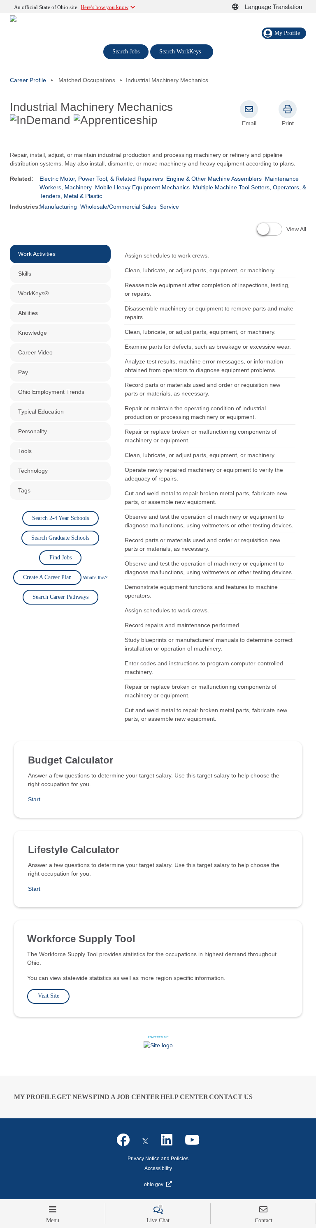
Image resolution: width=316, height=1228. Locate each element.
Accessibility (158, 1168)
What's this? (95, 577)
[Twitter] (145, 1140)
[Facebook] (123, 1140)
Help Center (184, 1096)
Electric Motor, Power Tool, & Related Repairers (101, 178)
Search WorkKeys (181, 51)
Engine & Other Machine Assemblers (214, 178)
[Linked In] (166, 1140)
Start (34, 799)
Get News (74, 1096)
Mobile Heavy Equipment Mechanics (142, 187)
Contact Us (231, 1096)
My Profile (35, 1096)
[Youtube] (192, 1140)
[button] (240, 7)
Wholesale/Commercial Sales (118, 206)
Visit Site (48, 996)
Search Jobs (125, 51)
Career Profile (28, 80)
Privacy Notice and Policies (158, 1158)
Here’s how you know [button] (104, 7)
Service (169, 206)
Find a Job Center (126, 1096)
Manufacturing (58, 206)
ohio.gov (153, 1184)
